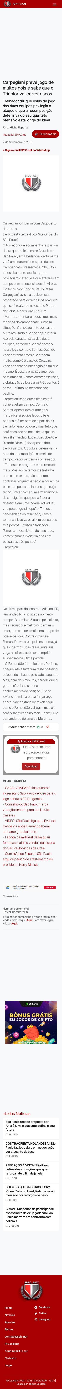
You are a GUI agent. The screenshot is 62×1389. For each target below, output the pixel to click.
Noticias (10, 1315)
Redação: (14, 134)
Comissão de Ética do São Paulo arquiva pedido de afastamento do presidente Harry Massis (28, 859)
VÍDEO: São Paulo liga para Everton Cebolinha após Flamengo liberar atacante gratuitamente (29, 826)
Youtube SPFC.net (16, 1351)
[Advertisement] (31, 42)
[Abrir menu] (54, 4)
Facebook (44, 1307)
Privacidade (12, 1343)
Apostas (10, 1322)
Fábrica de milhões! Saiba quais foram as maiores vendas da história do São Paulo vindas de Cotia (29, 842)
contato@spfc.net (16, 1336)
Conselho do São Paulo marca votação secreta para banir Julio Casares (26, 809)
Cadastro (10, 1358)
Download (31, 766)
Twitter (43, 1313)
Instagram (44, 1319)
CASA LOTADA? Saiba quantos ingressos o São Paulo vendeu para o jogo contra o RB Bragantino (29, 793)
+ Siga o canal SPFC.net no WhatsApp (26, 150)
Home (8, 1307)
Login (8, 1365)
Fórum (9, 1329)
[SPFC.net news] (31, 887)
